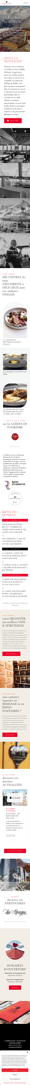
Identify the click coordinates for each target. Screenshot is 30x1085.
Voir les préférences (15, 1079)
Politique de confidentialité (20, 1082)
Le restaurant (11, 811)
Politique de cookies (8, 1082)
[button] (27, 1052)
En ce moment (10, 808)
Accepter (15, 1070)
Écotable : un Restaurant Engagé (13, 816)
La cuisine (10, 809)
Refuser (15, 1074)
